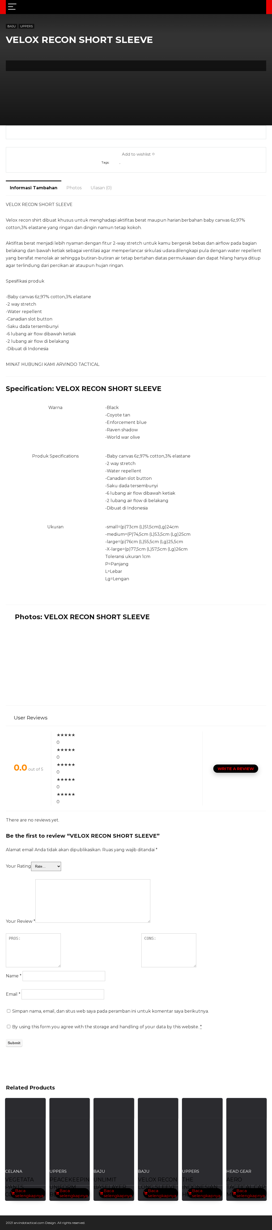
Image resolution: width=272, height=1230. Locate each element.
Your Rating (18, 866)
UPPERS (26, 26)
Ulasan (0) (101, 187)
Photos (74, 187)
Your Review (20, 921)
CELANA (13, 1171)
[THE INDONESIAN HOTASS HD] (202, 1145)
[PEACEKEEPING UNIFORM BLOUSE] (69, 1145)
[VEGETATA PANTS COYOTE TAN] (25, 1145)
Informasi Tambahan (33, 187)
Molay (115, 162)
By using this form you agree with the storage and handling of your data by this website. (107, 1026)
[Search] (258, 7)
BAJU (11, 26)
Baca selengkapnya (29, 1193)
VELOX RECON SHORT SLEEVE (146, 162)
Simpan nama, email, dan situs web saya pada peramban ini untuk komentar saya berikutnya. (110, 1011)
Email (13, 994)
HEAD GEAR (238, 1171)
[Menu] (12, 7)
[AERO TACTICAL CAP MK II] (246, 1145)
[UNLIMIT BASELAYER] (114, 1145)
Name (14, 975)
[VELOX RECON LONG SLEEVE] (158, 1145)
